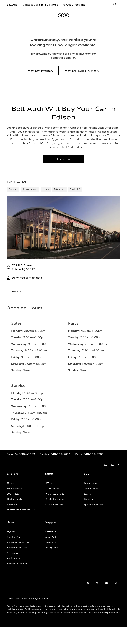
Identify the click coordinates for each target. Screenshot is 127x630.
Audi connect (13, 558)
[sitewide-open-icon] (115, 5)
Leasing (88, 494)
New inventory (52, 488)
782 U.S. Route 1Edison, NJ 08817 (23, 267)
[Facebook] (88, 583)
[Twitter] (97, 583)
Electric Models (14, 499)
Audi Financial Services (18, 542)
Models (10, 483)
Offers (48, 483)
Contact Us (50, 532)
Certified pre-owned (55, 499)
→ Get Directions (74, 4)
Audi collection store (17, 547)
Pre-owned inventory (55, 494)
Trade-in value (91, 488)
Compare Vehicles (54, 504)
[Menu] (9, 15)
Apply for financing (93, 504)
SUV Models (13, 494)
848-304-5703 (94, 454)
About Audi (50, 537)
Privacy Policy (51, 547)
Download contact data (27, 277)
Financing (89, 499)
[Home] (63, 15)
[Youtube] (106, 583)
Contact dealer (91, 483)
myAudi (11, 532)
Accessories (12, 553)
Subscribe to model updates (21, 509)
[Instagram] (115, 583)
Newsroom (50, 542)
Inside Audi (12, 504)
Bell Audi (12, 4)
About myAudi (14, 537)
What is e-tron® (14, 488)
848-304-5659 (48, 4)
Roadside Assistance (17, 563)
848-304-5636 (60, 454)
